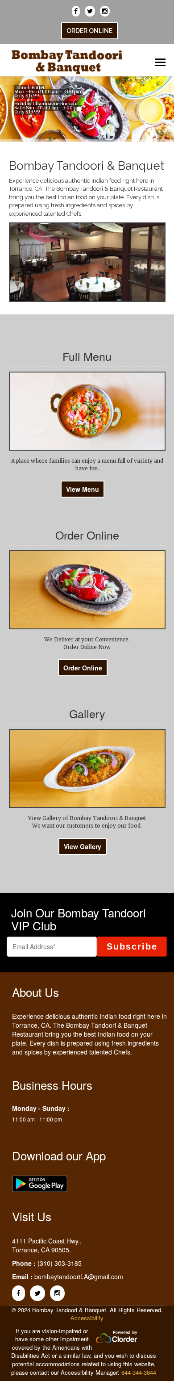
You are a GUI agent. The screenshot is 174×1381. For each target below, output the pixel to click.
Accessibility (87, 1318)
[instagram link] (106, 9)
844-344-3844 (138, 1372)
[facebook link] (77, 9)
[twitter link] (91, 9)
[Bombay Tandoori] (67, 58)
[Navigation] (157, 59)
